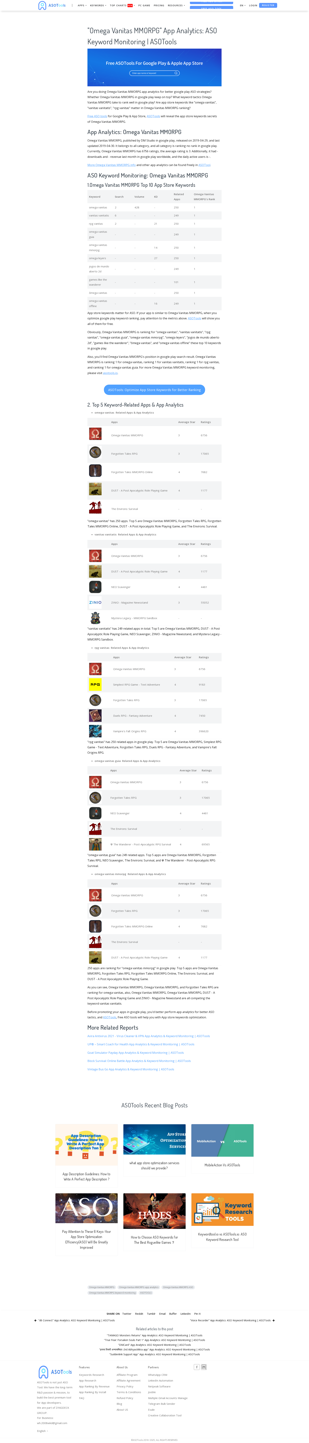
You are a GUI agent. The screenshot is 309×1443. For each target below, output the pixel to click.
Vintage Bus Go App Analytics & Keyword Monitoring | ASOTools (130, 1069)
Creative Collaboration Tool (165, 1415)
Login (253, 5)
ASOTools (153, 116)
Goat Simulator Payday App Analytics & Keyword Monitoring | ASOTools (135, 1053)
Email (162, 1313)
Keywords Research (91, 1375)
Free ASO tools (97, 116)
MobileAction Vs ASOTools (222, 1165)
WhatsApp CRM (157, 1375)
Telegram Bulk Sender (161, 1403)
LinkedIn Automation (160, 1380)
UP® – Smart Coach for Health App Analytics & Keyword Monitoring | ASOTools (140, 1044)
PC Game (144, 5)
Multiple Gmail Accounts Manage (168, 1398)
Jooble (152, 1392)
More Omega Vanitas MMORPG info (111, 165)
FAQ (81, 1398)
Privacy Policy (125, 1386)
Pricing (159, 5)
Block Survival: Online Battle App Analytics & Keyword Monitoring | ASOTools (139, 1061)
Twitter (126, 1313)
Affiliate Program (127, 1375)
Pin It (197, 1313)
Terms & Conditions (129, 1392)
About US (122, 1409)
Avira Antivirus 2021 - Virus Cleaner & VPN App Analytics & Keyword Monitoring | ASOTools (148, 1036)
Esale (151, 1409)
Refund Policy (125, 1398)
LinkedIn (185, 1313)
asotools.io (110, 373)
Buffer (173, 1313)
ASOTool (204, 165)
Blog (119, 1403)
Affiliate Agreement (129, 1380)
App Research (87, 1380)
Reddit (139, 1313)
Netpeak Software (159, 1386)
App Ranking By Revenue (94, 1386)
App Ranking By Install (92, 1392)
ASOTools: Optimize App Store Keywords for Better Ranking (154, 390)
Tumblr (151, 1313)
